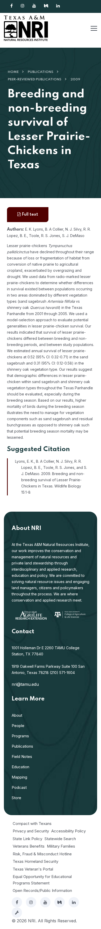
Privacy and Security (31, 831)
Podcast (19, 787)
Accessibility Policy (68, 831)
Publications (40, 72)
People (18, 725)
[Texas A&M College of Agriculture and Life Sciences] (69, 614)
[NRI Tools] (17, 912)
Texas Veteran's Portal (33, 869)
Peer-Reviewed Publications (34, 79)
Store (16, 797)
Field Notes (22, 756)
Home (13, 72)
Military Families (61, 846)
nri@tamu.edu (25, 684)
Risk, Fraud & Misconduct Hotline (42, 853)
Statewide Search (60, 838)
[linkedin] (74, 902)
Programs (20, 735)
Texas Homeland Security (35, 861)
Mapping (19, 777)
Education (20, 766)
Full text (29, 214)
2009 (75, 79)
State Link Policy (27, 838)
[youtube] (45, 902)
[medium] (59, 902)
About (17, 715)
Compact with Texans (32, 823)
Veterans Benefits (29, 846)
